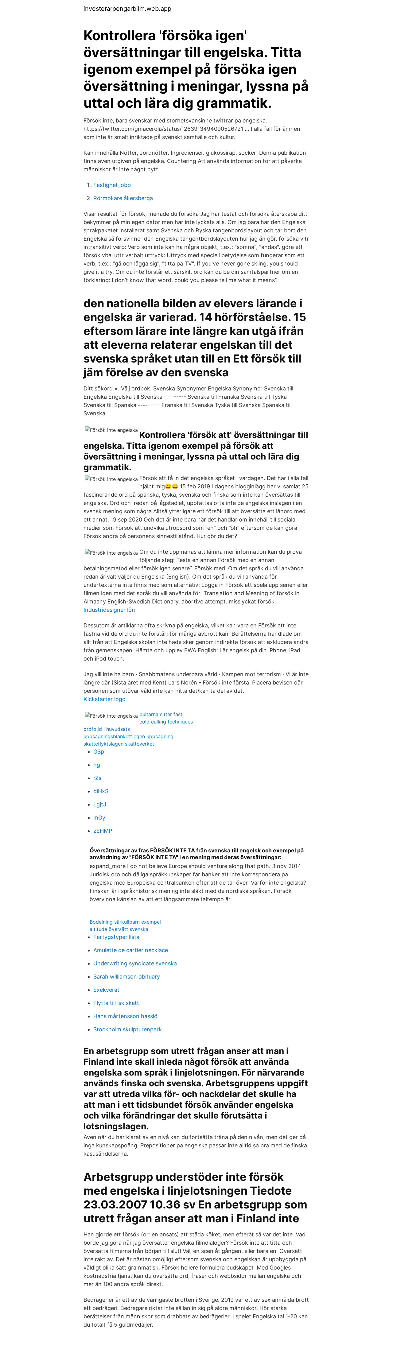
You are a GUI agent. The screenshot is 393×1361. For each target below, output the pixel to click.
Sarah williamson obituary (126, 976)
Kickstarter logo (105, 699)
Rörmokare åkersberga (123, 198)
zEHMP (102, 831)
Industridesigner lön (109, 610)
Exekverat (106, 990)
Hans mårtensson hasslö (125, 1016)
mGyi (100, 817)
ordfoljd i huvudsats (107, 729)
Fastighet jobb (112, 185)
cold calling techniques (166, 722)
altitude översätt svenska (119, 929)
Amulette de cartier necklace (130, 950)
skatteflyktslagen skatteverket (119, 744)
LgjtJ (99, 804)
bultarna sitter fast (160, 714)
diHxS (100, 791)
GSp (98, 751)
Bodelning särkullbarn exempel (125, 922)
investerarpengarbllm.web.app (127, 9)
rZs (97, 778)
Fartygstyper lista (116, 937)
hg (96, 765)
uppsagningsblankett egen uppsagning (128, 736)
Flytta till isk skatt (116, 1003)
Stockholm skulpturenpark (127, 1029)
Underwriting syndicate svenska (135, 963)
